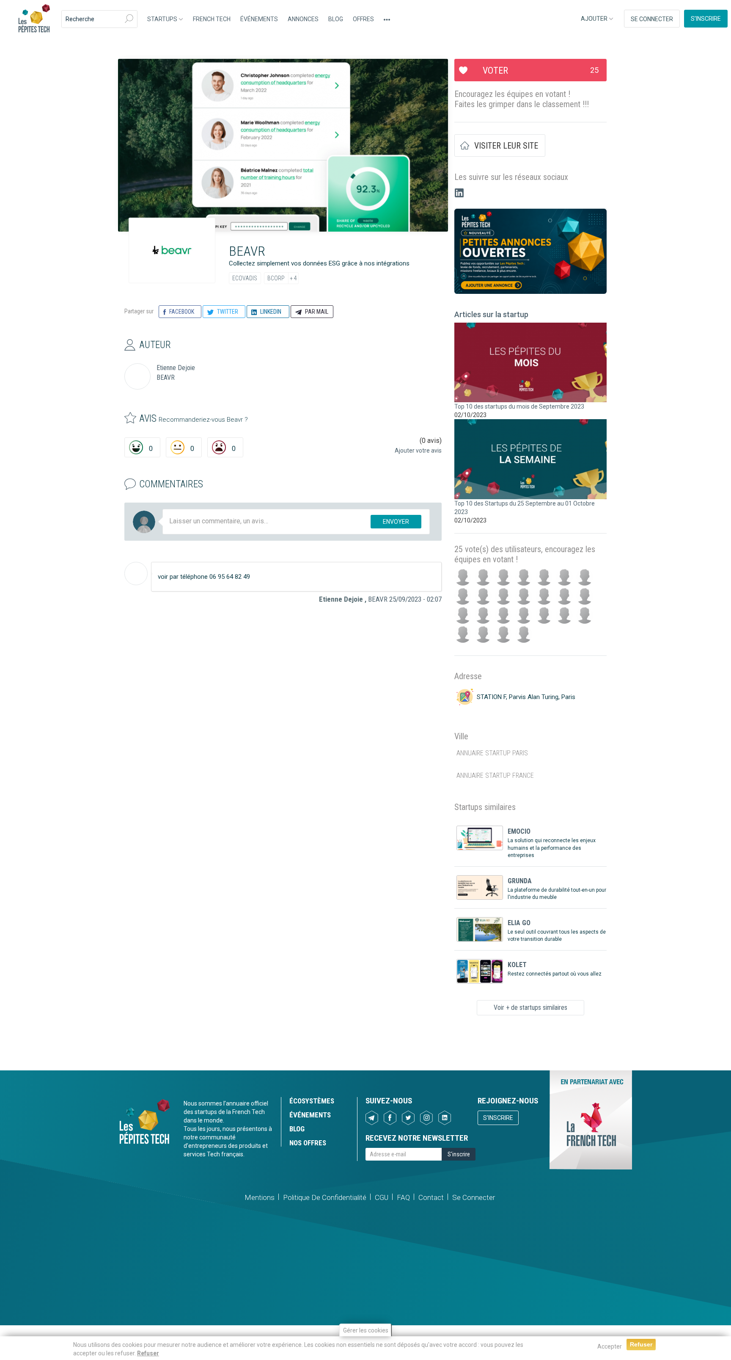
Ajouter (595, 18)
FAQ (403, 1197)
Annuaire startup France (495, 775)
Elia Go (519, 923)
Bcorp (276, 278)
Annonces (303, 19)
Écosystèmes (311, 1101)
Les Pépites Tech (33, 19)
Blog (335, 19)
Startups (163, 19)
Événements (259, 19)
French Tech (212, 19)
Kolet (517, 965)
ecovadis (244, 278)
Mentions (260, 1197)
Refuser (148, 1353)
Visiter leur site (506, 146)
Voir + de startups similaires (530, 1007)
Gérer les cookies (365, 1330)
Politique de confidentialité (324, 1197)
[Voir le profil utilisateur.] (136, 573)
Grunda (520, 881)
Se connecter (652, 19)
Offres (363, 19)
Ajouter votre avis (418, 450)
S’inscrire (706, 18)
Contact (431, 1197)
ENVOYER (396, 521)
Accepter (609, 1346)
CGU (381, 1197)
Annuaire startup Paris (492, 753)
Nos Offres (307, 1143)
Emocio (519, 831)
